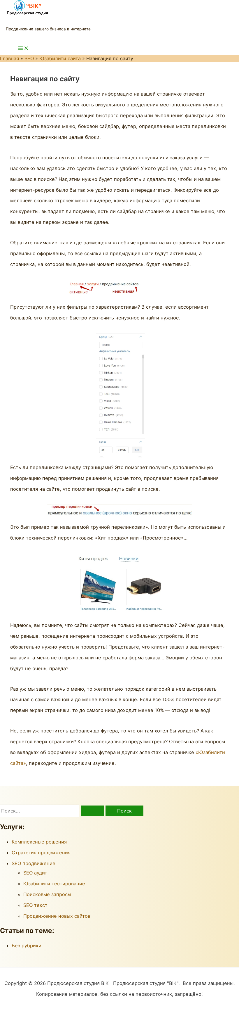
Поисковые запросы (47, 894)
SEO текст (35, 905)
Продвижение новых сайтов (56, 916)
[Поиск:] (53, 811)
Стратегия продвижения (41, 852)
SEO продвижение (33, 863)
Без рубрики (26, 945)
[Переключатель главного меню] (23, 48)
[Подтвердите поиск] (92, 811)
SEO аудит (35, 873)
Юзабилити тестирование (54, 883)
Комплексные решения (39, 842)
